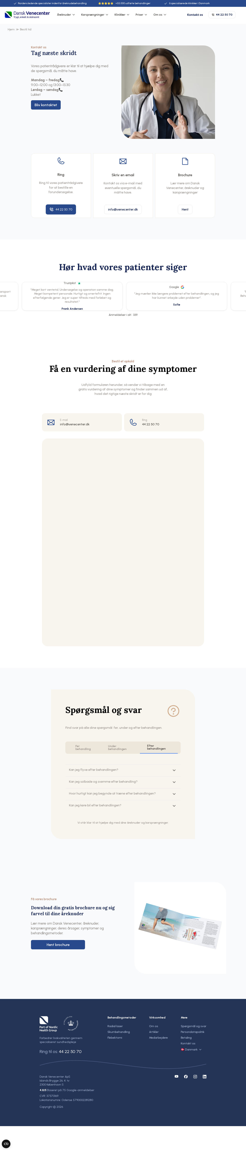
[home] (27, 15)
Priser (139, 14)
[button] (66, 14)
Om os (157, 14)
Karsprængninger (92, 14)
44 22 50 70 (70, 1051)
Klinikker (120, 14)
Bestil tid (25, 29)
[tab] (84, 747)
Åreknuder (64, 14)
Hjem (11, 29)
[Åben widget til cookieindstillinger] (6, 1144)
